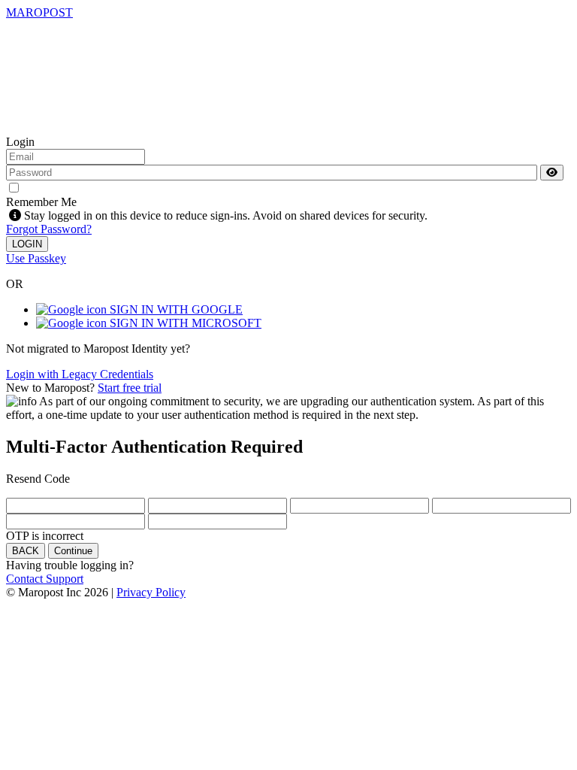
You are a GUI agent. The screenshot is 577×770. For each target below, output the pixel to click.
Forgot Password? (49, 229)
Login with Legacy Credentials (79, 374)
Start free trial (130, 387)
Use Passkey (36, 258)
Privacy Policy (151, 592)
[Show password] (551, 172)
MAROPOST (39, 12)
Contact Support (44, 578)
